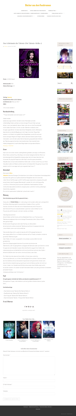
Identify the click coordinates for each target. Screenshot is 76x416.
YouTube (60, 66)
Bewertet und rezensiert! (29, 310)
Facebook (67, 66)
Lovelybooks (67, 68)
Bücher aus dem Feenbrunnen (38, 5)
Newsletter (52, 10)
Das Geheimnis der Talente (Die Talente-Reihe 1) (22, 43)
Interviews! (41, 16)
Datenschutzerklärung (33, 406)
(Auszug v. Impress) (8, 145)
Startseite (24, 10)
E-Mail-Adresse (7, 384)
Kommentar (6, 355)
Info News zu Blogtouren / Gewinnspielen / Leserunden (31, 13)
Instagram (60, 68)
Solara (5, 46)
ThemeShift (70, 413)
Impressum (25, 406)
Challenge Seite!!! (57, 13)
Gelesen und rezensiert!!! (25, 16)
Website (5, 391)
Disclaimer (38, 409)
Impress (9, 97)
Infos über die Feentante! (38, 10)
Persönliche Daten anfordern (46, 406)
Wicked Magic (64, 228)
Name (5, 377)
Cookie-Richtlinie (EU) (54, 16)
